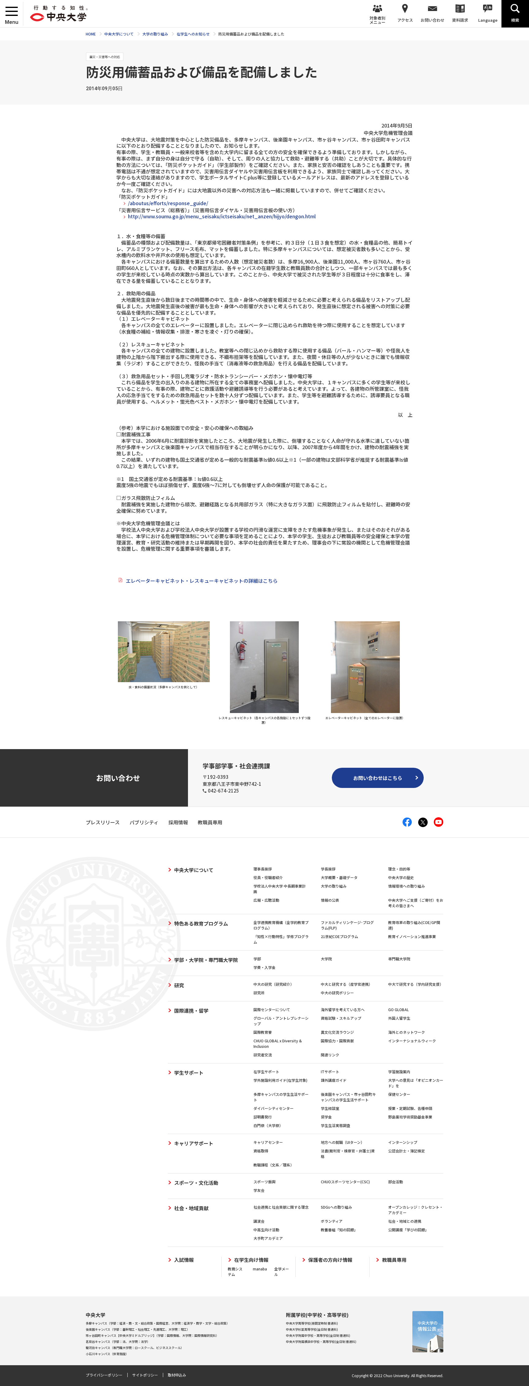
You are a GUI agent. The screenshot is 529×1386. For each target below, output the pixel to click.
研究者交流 (262, 1054)
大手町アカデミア (268, 1238)
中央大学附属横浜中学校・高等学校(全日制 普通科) (321, 1341)
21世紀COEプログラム (339, 936)
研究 (179, 985)
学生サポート (189, 1072)
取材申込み (177, 1374)
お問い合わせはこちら (377, 778)
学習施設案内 (399, 1071)
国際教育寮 (262, 1032)
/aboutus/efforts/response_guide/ (168, 203)
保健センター (399, 1094)
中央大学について (193, 870)
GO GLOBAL (398, 1009)
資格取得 (260, 1150)
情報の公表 (330, 900)
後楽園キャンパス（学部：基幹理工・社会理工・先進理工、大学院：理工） (138, 1329)
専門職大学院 (399, 958)
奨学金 (326, 1116)
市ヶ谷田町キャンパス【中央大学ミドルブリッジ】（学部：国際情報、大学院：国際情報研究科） (152, 1335)
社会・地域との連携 (404, 1221)
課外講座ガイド (334, 1080)
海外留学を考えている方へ (343, 1009)
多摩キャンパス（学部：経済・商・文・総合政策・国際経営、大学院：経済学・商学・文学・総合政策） (158, 1323)
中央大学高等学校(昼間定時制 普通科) (312, 1323)
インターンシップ (402, 1142)
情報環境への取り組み (406, 886)
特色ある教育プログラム (201, 923)
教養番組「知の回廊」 (339, 1229)
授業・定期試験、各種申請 (410, 1108)
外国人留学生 (399, 1018)
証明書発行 (262, 1116)
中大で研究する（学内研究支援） (415, 984)
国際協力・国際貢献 (337, 1040)
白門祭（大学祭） (268, 1125)
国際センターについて (271, 1009)
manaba (260, 1268)
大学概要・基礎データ (339, 877)
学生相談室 (330, 1108)
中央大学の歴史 (401, 877)
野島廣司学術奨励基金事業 (410, 1116)
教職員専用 (394, 1260)
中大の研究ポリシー (337, 992)
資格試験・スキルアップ (341, 1018)
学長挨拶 (328, 868)
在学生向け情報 (251, 1260)
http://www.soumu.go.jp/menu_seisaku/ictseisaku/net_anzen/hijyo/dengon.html (222, 216)
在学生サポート (266, 1071)
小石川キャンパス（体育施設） (107, 1353)
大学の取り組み (334, 886)
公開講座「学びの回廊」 (408, 1229)
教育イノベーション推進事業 (412, 936)
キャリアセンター (268, 1142)
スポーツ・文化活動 (196, 1182)
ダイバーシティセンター (273, 1108)
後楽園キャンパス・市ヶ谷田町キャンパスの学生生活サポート (348, 1097)
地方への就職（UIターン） (342, 1142)
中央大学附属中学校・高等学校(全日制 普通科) (318, 1335)
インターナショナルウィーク (412, 1040)
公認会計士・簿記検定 (406, 1150)
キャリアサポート (193, 1143)
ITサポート (330, 1071)
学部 (257, 958)
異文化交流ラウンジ (337, 1032)
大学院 (326, 958)
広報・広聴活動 (266, 900)
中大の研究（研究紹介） (273, 984)
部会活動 (395, 1181)
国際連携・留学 (191, 1010)
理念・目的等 (399, 868)
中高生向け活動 (266, 1229)
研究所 (258, 992)
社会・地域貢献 (191, 1208)
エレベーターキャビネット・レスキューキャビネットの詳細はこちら (202, 580)
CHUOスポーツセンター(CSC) (345, 1181)
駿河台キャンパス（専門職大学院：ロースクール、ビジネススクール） (135, 1347)
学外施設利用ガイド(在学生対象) (280, 1080)
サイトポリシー (145, 1374)
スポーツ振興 (264, 1181)
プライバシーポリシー (104, 1374)
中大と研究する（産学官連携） (346, 984)
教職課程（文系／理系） (273, 1164)
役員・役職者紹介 (268, 877)
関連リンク (330, 1054)
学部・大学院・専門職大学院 (206, 959)
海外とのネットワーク (406, 1032)
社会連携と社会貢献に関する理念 (281, 1207)
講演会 (258, 1221)
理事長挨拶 (262, 868)
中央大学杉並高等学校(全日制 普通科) (312, 1329)
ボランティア (332, 1221)
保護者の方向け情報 (330, 1260)
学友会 (258, 1190)
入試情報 (184, 1260)
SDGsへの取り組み (336, 1207)
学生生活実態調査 (335, 1125)
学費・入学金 (264, 967)
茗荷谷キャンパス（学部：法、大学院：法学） (118, 1341)
